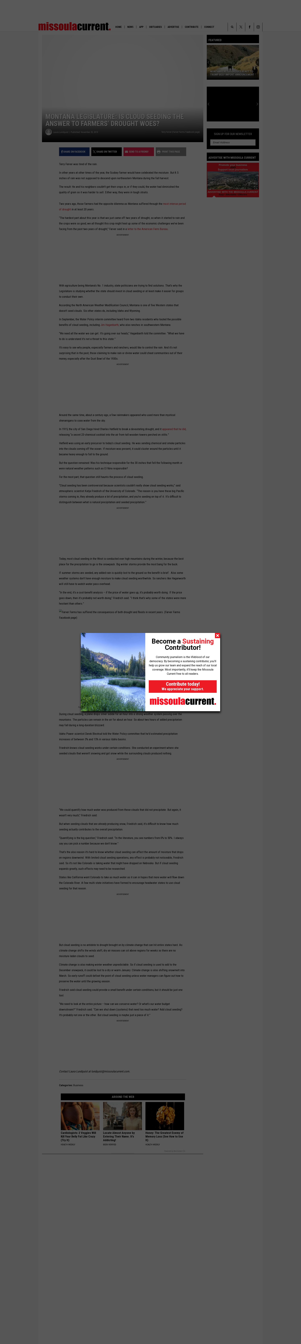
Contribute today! (183, 686)
